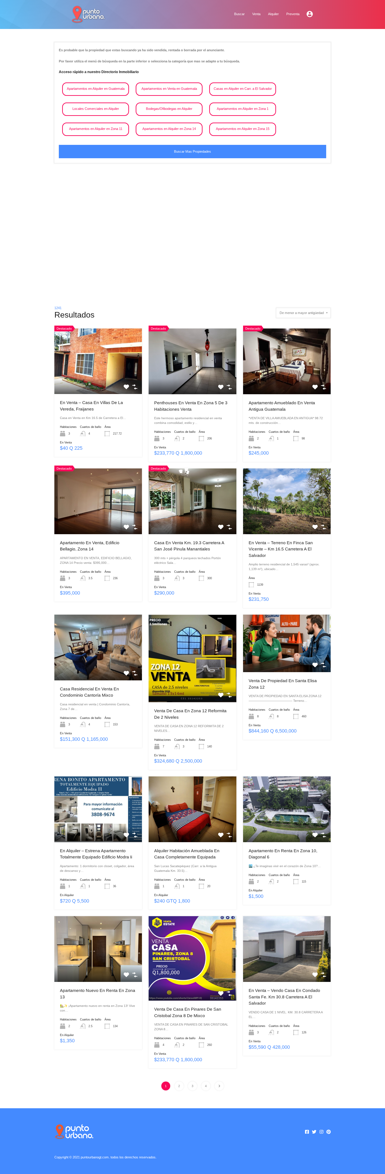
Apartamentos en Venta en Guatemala (169, 88)
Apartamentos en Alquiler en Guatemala (96, 88)
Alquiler (273, 14)
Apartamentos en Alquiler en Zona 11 (95, 129)
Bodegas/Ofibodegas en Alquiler (169, 109)
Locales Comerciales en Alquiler (95, 109)
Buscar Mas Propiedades (192, 151)
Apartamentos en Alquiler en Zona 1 (242, 109)
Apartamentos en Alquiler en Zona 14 (169, 129)
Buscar (239, 14)
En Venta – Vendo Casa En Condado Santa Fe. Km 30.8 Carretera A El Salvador (284, 997)
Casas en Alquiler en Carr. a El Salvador (243, 88)
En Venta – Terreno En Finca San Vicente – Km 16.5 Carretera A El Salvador (281, 549)
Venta (256, 14)
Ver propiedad (98, 381)
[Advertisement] (192, 236)
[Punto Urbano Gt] (87, 21)
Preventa (292, 14)
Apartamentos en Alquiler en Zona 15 (242, 129)
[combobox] (303, 313)
